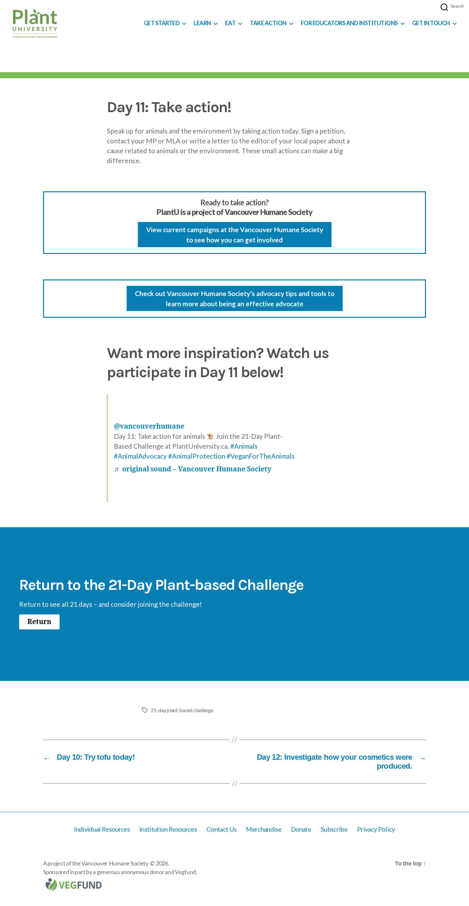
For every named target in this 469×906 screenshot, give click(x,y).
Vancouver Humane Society (114, 863)
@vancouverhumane (149, 426)
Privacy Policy (376, 829)
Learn (202, 23)
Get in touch (431, 23)
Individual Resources (102, 829)
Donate (301, 829)
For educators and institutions (349, 23)
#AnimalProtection (196, 456)
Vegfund (185, 871)
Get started (162, 23)
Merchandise (263, 829)
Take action (268, 23)
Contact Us (221, 829)
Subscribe (334, 829)
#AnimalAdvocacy (140, 456)
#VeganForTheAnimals (260, 456)
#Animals (243, 446)
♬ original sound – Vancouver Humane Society (192, 469)
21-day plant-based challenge (182, 710)
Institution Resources (168, 829)
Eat (230, 23)
